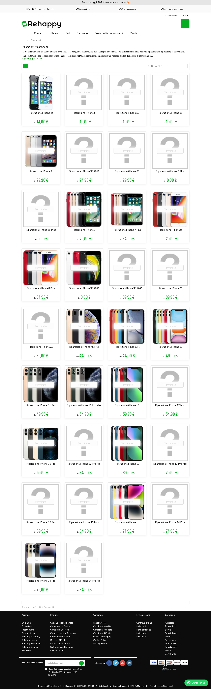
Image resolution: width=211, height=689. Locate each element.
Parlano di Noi (28, 633)
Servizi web (170, 640)
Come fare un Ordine (60, 626)
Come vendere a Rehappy (63, 633)
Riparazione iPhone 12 (127, 405)
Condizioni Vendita (102, 626)
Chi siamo (26, 622)
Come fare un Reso (59, 629)
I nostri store (28, 629)
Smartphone (171, 633)
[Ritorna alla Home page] (24, 40)
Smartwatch (171, 647)
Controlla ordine (144, 622)
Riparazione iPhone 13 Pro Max (170, 464)
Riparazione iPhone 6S (127, 171)
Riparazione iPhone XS (41, 347)
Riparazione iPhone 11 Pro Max (84, 405)
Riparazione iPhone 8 (170, 230)
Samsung (82, 33)
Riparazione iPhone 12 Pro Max (84, 464)
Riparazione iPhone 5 (84, 113)
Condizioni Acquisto (102, 629)
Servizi (168, 629)
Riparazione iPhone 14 (127, 522)
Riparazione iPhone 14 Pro (41, 581)
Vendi (133, 33)
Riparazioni (170, 626)
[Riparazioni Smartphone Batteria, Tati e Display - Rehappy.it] (26, 33)
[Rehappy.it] (42, 24)
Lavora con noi (57, 650)
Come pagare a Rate (60, 636)
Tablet (168, 636)
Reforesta (26, 650)
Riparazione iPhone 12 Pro (41, 464)
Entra (185, 16)
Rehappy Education (31, 643)
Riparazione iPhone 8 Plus (41, 288)
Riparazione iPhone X (170, 288)
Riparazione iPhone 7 (84, 230)
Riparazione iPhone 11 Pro (41, 405)
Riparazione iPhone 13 (127, 464)
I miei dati (141, 636)
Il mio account (143, 615)
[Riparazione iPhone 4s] (41, 92)
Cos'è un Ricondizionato (61, 622)
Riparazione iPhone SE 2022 (127, 288)
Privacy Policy (100, 643)
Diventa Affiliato (58, 640)
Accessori (169, 622)
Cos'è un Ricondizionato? (109, 33)
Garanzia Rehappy (102, 636)
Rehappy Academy (31, 636)
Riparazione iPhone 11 (170, 347)
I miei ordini (141, 626)
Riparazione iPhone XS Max (84, 347)
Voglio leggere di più (32, 58)
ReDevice (122, 51)
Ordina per (155, 66)
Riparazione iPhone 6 (41, 171)
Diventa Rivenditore (60, 643)
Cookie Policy (99, 640)
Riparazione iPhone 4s (41, 113)
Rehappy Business (30, 640)
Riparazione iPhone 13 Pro (41, 522)
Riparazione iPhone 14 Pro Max (84, 581)
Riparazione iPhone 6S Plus (41, 230)
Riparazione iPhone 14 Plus (170, 522)
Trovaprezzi (170, 643)
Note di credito (143, 629)
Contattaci (27, 626)
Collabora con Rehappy (61, 647)
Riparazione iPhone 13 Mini (84, 522)
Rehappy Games (30, 647)
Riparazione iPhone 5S (170, 113)
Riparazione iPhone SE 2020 (84, 288)
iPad (67, 33)
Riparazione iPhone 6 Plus (170, 171)
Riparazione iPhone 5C (127, 113)
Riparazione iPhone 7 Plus (127, 230)
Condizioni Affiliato (102, 633)
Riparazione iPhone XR (127, 347)
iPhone (54, 33)
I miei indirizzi (142, 633)
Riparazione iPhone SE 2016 (84, 171)
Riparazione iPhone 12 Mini (170, 405)
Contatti (38, 33)
